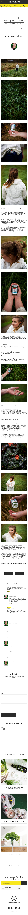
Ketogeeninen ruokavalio (10, 17)
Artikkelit (12, 28)
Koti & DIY (21, 17)
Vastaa (8, 591)
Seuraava (19, 574)
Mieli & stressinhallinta (11, 23)
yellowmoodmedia (14, 865)
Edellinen (9, 574)
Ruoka (21, 23)
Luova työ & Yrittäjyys (17, 20)
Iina (7, 580)
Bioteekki (25, 56)
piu (7, 631)
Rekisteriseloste (14, 911)
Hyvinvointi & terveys (14, 12)
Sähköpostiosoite (5, 699)
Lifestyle (6, 20)
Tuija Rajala (9, 607)
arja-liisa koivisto (10, 651)
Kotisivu (3, 705)
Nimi (2, 693)
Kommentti (3, 680)
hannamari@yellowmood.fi (14, 902)
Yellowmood (8, 28)
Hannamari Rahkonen (13, 595)
